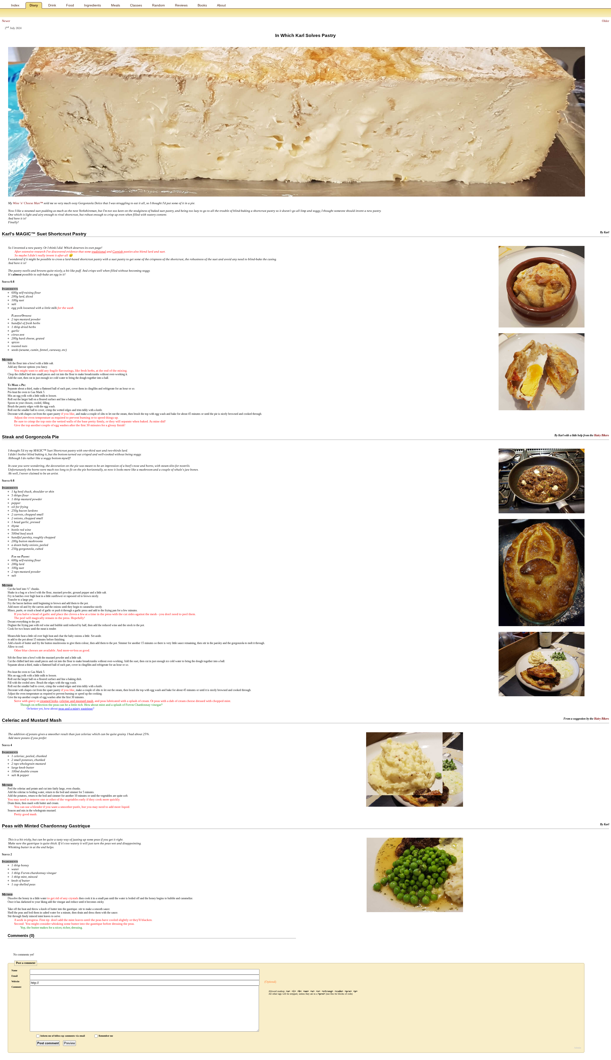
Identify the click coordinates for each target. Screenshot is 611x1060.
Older (605, 21)
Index (15, 5)
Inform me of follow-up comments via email (62, 1035)
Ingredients (92, 5)
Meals (115, 5)
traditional (99, 251)
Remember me (106, 1035)
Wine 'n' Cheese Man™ (28, 203)
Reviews (181, 5)
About (221, 5)
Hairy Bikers (601, 435)
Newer (6, 21)
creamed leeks (49, 701)
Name (14, 970)
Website (15, 981)
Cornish (117, 251)
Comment (16, 987)
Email (14, 976)
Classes (136, 5)
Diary (34, 5)
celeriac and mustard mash (76, 701)
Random (158, 5)
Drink (52, 5)
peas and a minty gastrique (75, 708)
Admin (577, 1047)
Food (70, 5)
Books (202, 5)
